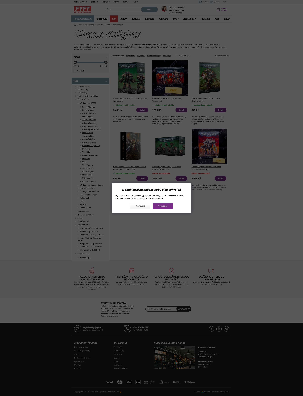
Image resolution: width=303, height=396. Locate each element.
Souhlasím (162, 206)
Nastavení (140, 206)
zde (161, 198)
